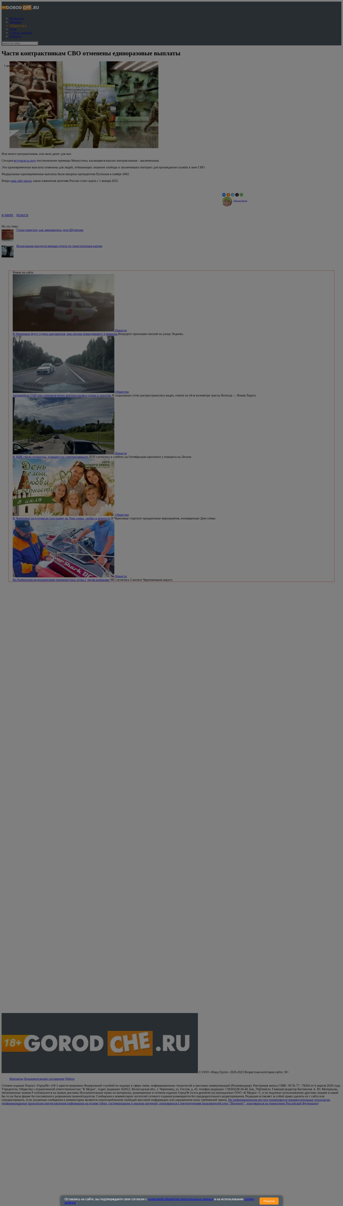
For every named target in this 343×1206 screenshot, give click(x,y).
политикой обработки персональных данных (180, 1199)
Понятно (269, 1201)
